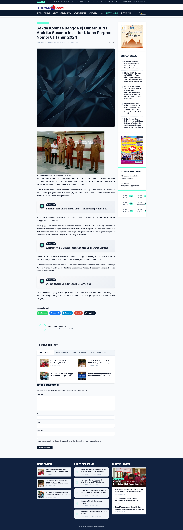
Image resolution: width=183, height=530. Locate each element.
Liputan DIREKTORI (98, 353)
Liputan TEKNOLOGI (128, 13)
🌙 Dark (142, 13)
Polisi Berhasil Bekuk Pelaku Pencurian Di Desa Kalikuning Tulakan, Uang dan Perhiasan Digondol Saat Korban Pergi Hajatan (133, 123)
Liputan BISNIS (62, 353)
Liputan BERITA (45, 353)
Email (38, 422)
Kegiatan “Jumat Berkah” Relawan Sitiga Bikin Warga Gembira (77, 248)
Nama (39, 414)
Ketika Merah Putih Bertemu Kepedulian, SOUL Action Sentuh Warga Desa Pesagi (68, 2)
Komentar (40, 394)
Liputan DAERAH (112, 13)
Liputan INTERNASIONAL (62, 13)
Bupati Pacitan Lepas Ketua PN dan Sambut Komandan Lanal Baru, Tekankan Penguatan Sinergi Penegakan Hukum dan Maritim (133, 109)
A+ (113, 42)
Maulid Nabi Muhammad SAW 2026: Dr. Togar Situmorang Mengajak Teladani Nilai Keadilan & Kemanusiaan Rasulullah (133, 77)
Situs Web (40, 430)
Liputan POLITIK (80, 13)
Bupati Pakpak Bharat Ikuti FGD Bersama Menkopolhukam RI (76, 209)
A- (110, 42)
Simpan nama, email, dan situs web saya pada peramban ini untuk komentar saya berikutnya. (69, 441)
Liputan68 (62, 326)
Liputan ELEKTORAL (96, 13)
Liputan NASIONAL (43, 13)
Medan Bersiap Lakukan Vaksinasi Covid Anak (69, 284)
